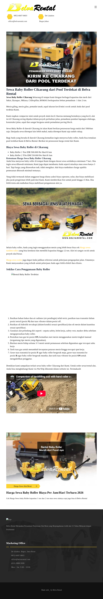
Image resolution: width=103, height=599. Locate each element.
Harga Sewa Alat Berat (23, 486)
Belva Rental (57, 590)
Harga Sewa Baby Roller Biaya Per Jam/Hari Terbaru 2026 (44, 492)
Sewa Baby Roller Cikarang (19, 97)
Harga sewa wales (14, 260)
